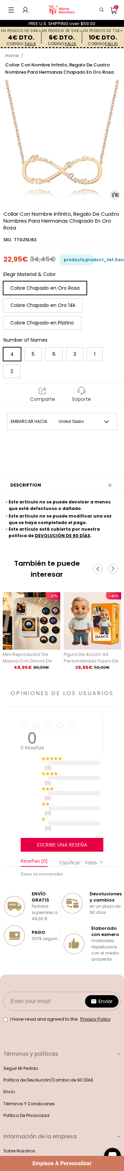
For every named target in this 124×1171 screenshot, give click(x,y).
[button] (11, 10)
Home (12, 55)
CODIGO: (21, 43)
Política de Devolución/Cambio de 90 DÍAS (48, 1063)
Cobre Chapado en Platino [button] (42, 322)
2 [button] (11, 371)
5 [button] (33, 354)
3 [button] (74, 354)
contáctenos (17, 1145)
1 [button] (94, 354)
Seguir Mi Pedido (20, 1051)
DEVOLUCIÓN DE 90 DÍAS (62, 536)
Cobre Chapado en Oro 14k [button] (42, 305)
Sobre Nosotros (19, 1134)
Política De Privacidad (26, 1098)
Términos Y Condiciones (29, 1086)
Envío (9, 1074)
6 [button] (53, 354)
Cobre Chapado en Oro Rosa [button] (45, 288)
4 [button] (12, 354)
